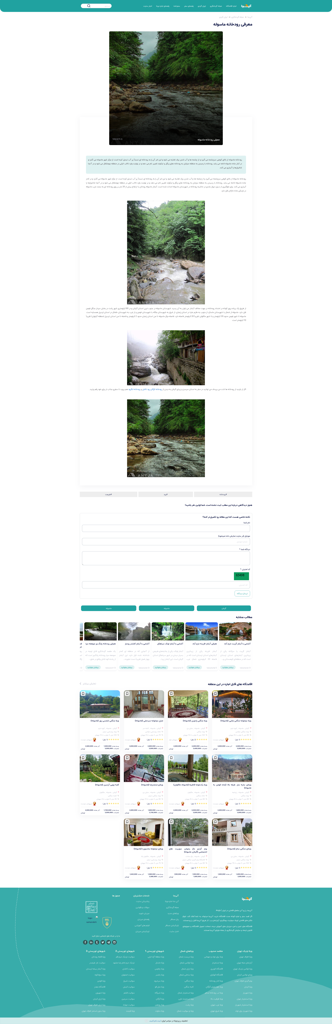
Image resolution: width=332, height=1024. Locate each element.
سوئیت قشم (129, 992)
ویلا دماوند (159, 1011)
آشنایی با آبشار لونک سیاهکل (170, 643)
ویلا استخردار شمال (185, 992)
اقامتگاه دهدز (99, 987)
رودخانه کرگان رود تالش (152, 389)
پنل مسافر (174, 919)
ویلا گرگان (160, 999)
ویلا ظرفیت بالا (216, 999)
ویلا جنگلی (189, 981)
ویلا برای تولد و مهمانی (213, 956)
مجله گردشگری (216, 6)
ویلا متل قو (159, 987)
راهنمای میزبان (143, 919)
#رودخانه (223, 494)
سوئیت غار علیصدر (97, 962)
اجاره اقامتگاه (231, 6)
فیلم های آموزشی (142, 925)
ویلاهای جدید (173, 913)
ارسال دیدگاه (242, 593)
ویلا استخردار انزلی (185, 999)
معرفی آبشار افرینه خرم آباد (204, 643)
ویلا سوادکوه (100, 974)
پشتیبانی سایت (142, 901)
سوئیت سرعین (128, 999)
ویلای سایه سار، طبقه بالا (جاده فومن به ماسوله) (232, 786)
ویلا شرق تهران (216, 1011)
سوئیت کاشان (128, 968)
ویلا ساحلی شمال (186, 974)
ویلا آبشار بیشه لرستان (95, 968)
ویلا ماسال (159, 962)
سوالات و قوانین (142, 907)
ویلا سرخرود (159, 981)
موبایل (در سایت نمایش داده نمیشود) (234, 536)
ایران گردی (202, 6)
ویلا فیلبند (130, 1011)
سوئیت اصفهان (128, 974)
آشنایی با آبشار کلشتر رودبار (137, 643)
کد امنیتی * (245, 569)
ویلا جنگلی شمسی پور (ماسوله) (105, 720)
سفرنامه (177, 6)
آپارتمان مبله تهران (244, 962)
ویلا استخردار (217, 962)
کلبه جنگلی (188, 987)
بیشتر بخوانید (227, 667)
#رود (166, 494)
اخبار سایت (147, 6)
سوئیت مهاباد (129, 1005)
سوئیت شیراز (129, 981)
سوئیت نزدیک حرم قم (125, 956)
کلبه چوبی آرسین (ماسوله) (107, 784)
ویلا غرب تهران (217, 1005)
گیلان (224, 608)
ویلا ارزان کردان (99, 999)
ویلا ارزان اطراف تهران (96, 1005)
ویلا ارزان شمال (187, 968)
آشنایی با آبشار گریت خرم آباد (237, 643)
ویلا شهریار (247, 992)
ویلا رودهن (159, 1005)
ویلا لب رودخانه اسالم (214, 992)
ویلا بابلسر (160, 974)
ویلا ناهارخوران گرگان (214, 987)
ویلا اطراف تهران (245, 956)
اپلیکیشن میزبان (142, 931)
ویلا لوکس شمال (186, 962)
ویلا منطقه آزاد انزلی (156, 956)
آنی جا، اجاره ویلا (172, 901)
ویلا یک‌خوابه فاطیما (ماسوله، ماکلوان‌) (190, 784)
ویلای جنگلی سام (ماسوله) (239, 848)
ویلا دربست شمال (186, 956)
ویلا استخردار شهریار (243, 1005)
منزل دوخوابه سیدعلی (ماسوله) (149, 720)
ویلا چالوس (159, 968)
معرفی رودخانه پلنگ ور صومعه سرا (101, 643)
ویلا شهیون (100, 992)
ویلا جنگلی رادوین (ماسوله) (195, 720)
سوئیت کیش (129, 987)
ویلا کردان (248, 987)
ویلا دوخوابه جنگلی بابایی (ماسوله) (235, 720)
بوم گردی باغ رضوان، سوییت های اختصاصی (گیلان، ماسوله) (188, 850)
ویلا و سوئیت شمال (185, 1011)
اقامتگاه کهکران (216, 974)
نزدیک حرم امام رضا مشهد (124, 962)
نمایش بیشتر (89, 683)
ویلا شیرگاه (159, 992)
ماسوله (167, 608)
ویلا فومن (101, 981)
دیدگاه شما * (244, 549)
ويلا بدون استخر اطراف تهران (93, 1011)
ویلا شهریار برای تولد (243, 1011)
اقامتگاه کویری (217, 968)
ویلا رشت (189, 1005)
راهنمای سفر (189, 6)
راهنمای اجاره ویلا (162, 6)
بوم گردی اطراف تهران (243, 981)
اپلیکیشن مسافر (172, 925)
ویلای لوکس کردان (244, 974)
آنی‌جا (249, 17)
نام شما (247, 522)
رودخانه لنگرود (134, 389)
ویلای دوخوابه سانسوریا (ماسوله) (148, 848)
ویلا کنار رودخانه (216, 981)
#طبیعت (108, 494)
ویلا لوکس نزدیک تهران (242, 968)
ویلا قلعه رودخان (98, 956)
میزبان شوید (144, 913)
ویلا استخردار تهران (244, 999)
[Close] (146, 1020)
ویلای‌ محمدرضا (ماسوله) (152, 784)
